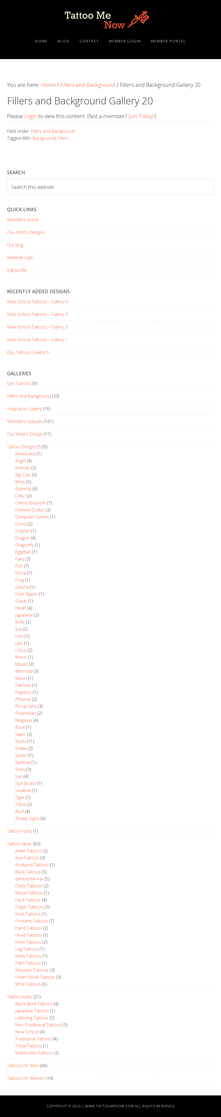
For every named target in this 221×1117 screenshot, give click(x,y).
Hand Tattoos (28, 928)
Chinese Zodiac (30, 510)
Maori (21, 657)
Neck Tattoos (28, 956)
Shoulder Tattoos (32, 970)
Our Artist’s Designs (25, 232)
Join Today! (141, 116)
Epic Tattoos (19, 383)
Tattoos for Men (23, 1065)
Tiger (20, 797)
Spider (21, 755)
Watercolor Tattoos (34, 1053)
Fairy (19, 559)
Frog (19, 580)
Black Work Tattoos (34, 1004)
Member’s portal (23, 220)
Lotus (20, 650)
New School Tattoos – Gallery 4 (37, 302)
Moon (21, 678)
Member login (20, 258)
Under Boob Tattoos (35, 977)
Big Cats (23, 475)
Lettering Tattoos (31, 1018)
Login (30, 116)
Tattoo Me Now (110, 19)
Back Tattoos (28, 872)
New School (27, 1032)
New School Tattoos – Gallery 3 (37, 314)
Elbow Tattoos (29, 893)
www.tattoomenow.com (109, 1106)
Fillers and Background (52, 131)
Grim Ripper (26, 594)
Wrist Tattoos (28, 984)
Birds (20, 482)
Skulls (20, 741)
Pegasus (23, 692)
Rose (20, 727)
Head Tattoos (28, 935)
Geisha (22, 587)
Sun (18, 776)
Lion (19, 636)
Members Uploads (25, 421)
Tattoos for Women (26, 1078)
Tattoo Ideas (19, 844)
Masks (21, 664)
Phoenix (23, 699)
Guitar (21, 601)
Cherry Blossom (30, 503)
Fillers (62, 138)
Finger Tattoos (29, 907)
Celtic (20, 496)
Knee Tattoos (28, 942)
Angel (20, 461)
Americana (25, 454)
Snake (21, 748)
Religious (23, 720)
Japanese (24, 615)
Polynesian (25, 713)
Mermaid (23, 671)
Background (44, 138)
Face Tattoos (28, 900)
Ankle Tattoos (28, 851)
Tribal (20, 804)
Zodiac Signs (27, 818)
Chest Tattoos (28, 886)
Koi (18, 629)
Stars (20, 769)
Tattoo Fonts (19, 831)
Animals (22, 468)
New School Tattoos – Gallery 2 (37, 327)
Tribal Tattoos (28, 1046)
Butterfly (23, 489)
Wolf (19, 811)
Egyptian (23, 552)
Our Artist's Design (25, 434)
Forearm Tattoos (31, 921)
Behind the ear (29, 879)
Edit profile (17, 270)
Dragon (22, 538)
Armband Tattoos (32, 865)
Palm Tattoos (28, 963)
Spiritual (22, 762)
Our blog (15, 245)
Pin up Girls (26, 706)
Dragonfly (24, 545)
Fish (19, 566)
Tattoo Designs (21, 447)
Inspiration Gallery (24, 409)
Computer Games (32, 517)
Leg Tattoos (26, 949)
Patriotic (23, 685)
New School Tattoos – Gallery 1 (37, 340)
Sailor (20, 734)
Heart (20, 608)
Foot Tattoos (27, 914)
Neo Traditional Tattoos (38, 1025)
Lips (19, 643)
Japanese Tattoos (32, 1011)
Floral (20, 573)
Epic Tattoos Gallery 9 (28, 352)
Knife (20, 622)
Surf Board (25, 783)
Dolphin (22, 531)
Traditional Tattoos (33, 1039)
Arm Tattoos (27, 858)
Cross (20, 524)
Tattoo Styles (19, 997)
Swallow (23, 790)
